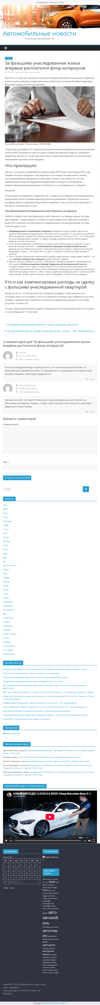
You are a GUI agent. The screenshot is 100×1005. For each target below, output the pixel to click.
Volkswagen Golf (48, 903)
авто (52, 912)
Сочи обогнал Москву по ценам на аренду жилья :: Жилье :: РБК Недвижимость (49, 332)
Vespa (55, 898)
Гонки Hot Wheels (52, 909)
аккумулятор (52, 936)
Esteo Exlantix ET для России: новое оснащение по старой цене (31, 673)
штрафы (56, 973)
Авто (44, 909)
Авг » (12, 888)
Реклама (6, 630)
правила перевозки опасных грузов (49, 962)
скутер (45, 970)
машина (52, 948)
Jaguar (6, 553)
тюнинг (45, 973)
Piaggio (45, 896)
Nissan (6, 569)
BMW (5, 509)
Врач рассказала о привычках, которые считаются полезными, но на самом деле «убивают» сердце (48, 692)
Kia (4, 561)
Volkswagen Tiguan (49, 906)
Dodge (6, 525)
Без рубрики (8, 610)
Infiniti (6, 545)
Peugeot (6, 577)
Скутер (6, 638)
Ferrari (6, 529)
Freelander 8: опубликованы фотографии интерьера (26, 719)
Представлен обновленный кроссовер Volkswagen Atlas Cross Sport (33, 681)
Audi (5, 505)
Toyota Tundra (48, 898)
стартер (50, 970)
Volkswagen (8, 602)
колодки (45, 948)
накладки (53, 955)
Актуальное (8, 606)
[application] (50, 817)
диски (57, 939)
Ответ (92, 379)
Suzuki (6, 589)
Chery (5, 517)
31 (16, 881)
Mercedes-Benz (10, 565)
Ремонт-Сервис (10, 634)
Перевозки (8, 626)
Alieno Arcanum (48, 879)
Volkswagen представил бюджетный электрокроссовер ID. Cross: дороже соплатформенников (45, 715)
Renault (6, 581)
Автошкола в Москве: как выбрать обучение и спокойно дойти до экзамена (37, 711)
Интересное (8, 618)
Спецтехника (9, 646)
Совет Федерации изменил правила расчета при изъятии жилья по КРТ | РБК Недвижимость (45, 707)
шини (50, 973)
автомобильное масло (50, 927)
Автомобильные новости (39, 33)
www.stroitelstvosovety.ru (54, 1003)
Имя (6, 462)
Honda (6, 537)
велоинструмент (48, 939)
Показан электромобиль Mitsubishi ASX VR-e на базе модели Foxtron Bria (35, 677)
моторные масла (48, 952)
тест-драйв (8, 650)
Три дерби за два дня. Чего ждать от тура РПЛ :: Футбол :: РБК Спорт (59, 761)
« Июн (6, 888)
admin (21, 72)
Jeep (5, 557)
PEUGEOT (55, 893)
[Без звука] (89, 840)
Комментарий (11, 424)
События (7, 642)
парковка (46, 960)
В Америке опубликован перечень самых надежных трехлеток (41, 324)
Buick (5, 513)
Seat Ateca (51, 896)
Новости (6, 622)
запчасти (49, 945)
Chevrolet (7, 521)
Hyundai (6, 541)
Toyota (8, 58)
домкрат (45, 942)
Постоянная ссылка (29, 359)
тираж (56, 970)
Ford (5, 533)
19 (27, 873)
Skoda (5, 585)
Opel (5, 573)
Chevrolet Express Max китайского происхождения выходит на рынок (50, 757)
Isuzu (5, 549)
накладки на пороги (50, 957)
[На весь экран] (93, 840)
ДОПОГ (45, 913)
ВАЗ (4, 614)
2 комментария (33, 72)
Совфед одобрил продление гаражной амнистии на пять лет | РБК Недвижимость (40, 703)
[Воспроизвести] (6, 840)
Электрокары (9, 654)
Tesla (5, 593)
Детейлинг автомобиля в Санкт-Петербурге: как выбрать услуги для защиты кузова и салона (45, 669)
